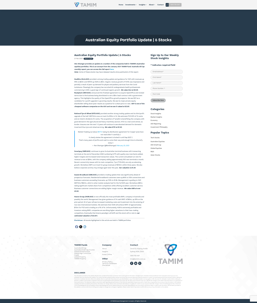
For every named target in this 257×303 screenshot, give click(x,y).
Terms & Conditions (109, 263)
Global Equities (156, 148)
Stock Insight (88, 58)
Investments (130, 5)
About (151, 5)
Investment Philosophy (159, 127)
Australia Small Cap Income (84, 250)
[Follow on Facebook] (131, 263)
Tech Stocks (155, 138)
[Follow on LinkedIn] (135, 263)
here (112, 69)
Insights (142, 5)
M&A (152, 152)
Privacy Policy (107, 262)
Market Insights (156, 117)
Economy (154, 120)
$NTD (100, 132)
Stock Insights (156, 114)
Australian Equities (158, 141)
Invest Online (107, 254)
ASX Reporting (156, 124)
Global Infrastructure (82, 251)
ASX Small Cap (156, 145)
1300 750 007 (175, 5)
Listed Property (80, 257)
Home (121, 5)
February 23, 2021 (123, 145)
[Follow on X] (139, 263)
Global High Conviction (82, 253)
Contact (160, 5)
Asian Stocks (155, 155)
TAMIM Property (80, 259)
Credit (76, 255)
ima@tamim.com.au (137, 259)
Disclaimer (106, 265)
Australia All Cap (80, 248)
